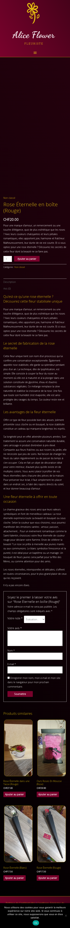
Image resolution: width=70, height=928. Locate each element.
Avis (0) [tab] (7, 288)
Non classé (9, 197)
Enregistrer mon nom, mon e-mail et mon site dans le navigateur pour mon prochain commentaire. (33, 682)
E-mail (11, 664)
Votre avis (14, 628)
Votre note (15, 618)
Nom (11, 650)
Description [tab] (9, 282)
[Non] (65, 915)
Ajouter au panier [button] (14, 794)
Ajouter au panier (27, 258)
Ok (35, 923)
